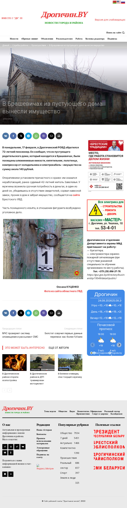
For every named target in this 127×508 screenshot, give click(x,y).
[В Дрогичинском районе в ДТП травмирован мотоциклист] (42, 362)
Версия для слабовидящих (110, 19)
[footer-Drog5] (109, 456)
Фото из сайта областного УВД (63, 291)
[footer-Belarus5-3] (109, 433)
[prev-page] (4, 390)
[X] (21, 136)
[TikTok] (16, 446)
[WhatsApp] (36, 136)
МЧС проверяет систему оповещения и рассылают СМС (20, 335)
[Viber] (43, 136)
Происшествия (38, 45)
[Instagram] (10, 446)
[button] (115, 32)
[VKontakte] (22, 446)
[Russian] (123, 1)
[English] (119, 1)
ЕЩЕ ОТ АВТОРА (59, 347)
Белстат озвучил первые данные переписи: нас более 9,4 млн (63, 335)
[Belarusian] (114, 1)
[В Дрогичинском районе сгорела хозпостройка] (14, 362)
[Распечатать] (59, 136)
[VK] (5, 136)
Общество (7, 369)
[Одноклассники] (10, 452)
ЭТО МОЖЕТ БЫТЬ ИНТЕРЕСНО (25, 347)
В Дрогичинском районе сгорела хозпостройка (10, 377)
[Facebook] (13, 136)
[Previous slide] (92, 345)
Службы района (20, 45)
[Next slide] (119, 345)
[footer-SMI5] (109, 468)
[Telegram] (28, 136)
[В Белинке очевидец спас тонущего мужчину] (70, 362)
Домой (5, 45)
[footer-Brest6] (109, 445)
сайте (76, 195)
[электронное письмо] (51, 136)
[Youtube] (4, 452)
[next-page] (10, 390)
